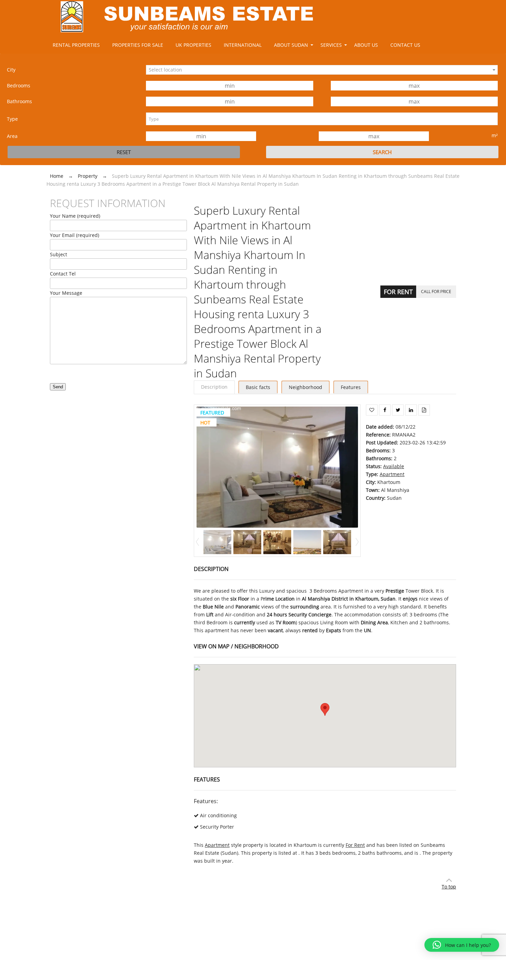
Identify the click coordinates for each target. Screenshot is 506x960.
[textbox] (322, 119)
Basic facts (258, 387)
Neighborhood (305, 387)
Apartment (392, 474)
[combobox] (322, 70)
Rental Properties (76, 45)
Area (12, 136)
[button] (461, 945)
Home (56, 176)
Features (351, 387)
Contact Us (405, 45)
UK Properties (193, 45)
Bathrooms (19, 101)
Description (214, 387)
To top (449, 886)
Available (393, 466)
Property (87, 176)
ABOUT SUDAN (291, 45)
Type (12, 119)
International (243, 45)
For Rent (398, 292)
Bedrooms (18, 85)
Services (331, 45)
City (11, 69)
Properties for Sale (137, 45)
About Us (366, 45)
